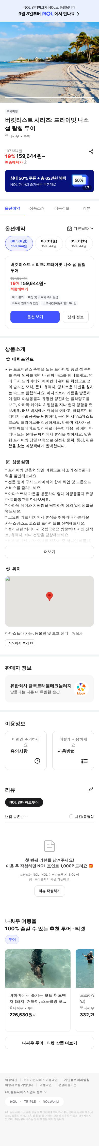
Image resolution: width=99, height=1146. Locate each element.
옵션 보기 (35, 316)
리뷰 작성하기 (50, 891)
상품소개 (37, 208)
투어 (12, 939)
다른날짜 (81, 228)
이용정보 (62, 208)
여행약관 (46, 1085)
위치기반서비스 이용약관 (41, 1080)
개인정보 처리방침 (76, 1080)
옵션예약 (12, 208)
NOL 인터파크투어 (24, 802)
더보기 (49, 551)
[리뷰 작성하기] (91, 790)
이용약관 (11, 1080)
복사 (79, 634)
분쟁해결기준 (67, 1085)
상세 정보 (76, 316)
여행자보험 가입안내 (19, 1085)
